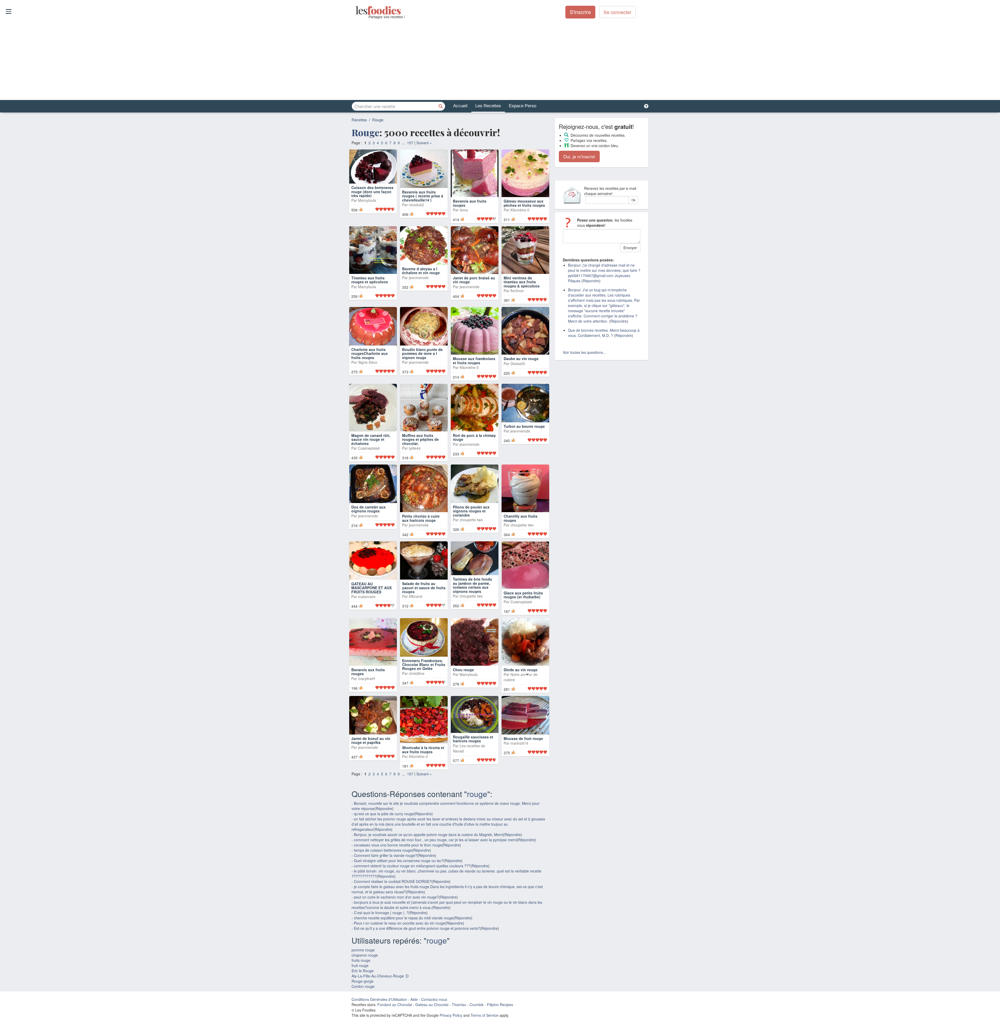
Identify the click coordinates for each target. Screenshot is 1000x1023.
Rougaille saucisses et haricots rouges (473, 772)
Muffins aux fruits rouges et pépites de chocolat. (420, 447)
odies (356, 10)
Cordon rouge (363, 1014)
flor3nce (517, 294)
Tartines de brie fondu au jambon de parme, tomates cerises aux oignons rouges (472, 610)
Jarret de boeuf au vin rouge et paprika (370, 772)
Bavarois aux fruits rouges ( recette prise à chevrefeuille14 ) (422, 205)
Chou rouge (463, 689)
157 (410, 142)
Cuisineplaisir (369, 456)
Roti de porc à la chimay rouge (474, 445)
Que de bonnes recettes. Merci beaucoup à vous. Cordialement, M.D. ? (604, 333)
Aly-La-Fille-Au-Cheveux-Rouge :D (380, 1004)
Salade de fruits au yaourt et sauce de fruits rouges (424, 609)
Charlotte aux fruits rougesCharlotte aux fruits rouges (369, 366)
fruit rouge (360, 993)
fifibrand (415, 617)
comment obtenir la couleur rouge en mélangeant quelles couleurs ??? (412, 893)
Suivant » (424, 142)
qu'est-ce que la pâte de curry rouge (384, 841)
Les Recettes (488, 105)
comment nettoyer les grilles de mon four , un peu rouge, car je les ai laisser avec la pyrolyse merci (435, 867)
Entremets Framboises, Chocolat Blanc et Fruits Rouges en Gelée (423, 693)
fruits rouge (361, 988)
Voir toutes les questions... (584, 352)
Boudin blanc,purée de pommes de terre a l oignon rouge (422, 366)
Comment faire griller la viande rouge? (385, 883)
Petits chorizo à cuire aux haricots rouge (421, 526)
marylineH (366, 698)
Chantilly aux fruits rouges (521, 526)
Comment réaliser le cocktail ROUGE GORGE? (393, 909)
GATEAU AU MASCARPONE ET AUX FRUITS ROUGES (371, 609)
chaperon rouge (365, 983)
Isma (464, 209)
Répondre (384, 836)
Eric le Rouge (363, 998)
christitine (416, 702)
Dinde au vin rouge (521, 689)
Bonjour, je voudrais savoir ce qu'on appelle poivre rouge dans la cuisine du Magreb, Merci (428, 862)
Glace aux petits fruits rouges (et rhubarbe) (523, 606)
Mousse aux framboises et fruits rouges (474, 364)
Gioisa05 (517, 367)
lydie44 (415, 456)
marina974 (519, 775)
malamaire (367, 617)
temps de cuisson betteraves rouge (383, 878)
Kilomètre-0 (519, 209)
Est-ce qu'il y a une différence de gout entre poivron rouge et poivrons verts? (417, 956)
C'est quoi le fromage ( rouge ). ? (381, 940)
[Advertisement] (500, 59)
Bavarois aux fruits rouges (469, 203)
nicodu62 (416, 213)
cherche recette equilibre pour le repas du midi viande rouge (403, 946)
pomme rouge (363, 978)
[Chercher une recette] (440, 106)
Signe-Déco (367, 375)
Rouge (377, 119)
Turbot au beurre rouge (524, 443)
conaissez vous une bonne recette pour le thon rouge (398, 873)
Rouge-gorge (362, 1009)
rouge (477, 821)
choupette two (471, 536)
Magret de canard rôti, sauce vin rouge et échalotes (370, 447)
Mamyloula (367, 213)
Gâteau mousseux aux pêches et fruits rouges (524, 203)
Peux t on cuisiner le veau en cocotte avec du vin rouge (399, 951)
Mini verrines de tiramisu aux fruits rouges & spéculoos (522, 285)
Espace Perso (522, 105)
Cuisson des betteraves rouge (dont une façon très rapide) (372, 205)
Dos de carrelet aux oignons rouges (368, 526)
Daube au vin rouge (521, 362)
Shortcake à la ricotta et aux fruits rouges (423, 772)
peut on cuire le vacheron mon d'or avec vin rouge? (396, 925)
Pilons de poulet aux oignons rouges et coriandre (471, 528)
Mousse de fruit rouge (523, 770)
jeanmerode (419, 290)
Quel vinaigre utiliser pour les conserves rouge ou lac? (398, 888)
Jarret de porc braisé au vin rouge (474, 283)
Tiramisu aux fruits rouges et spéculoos (369, 283)
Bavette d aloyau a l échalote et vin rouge (421, 283)
